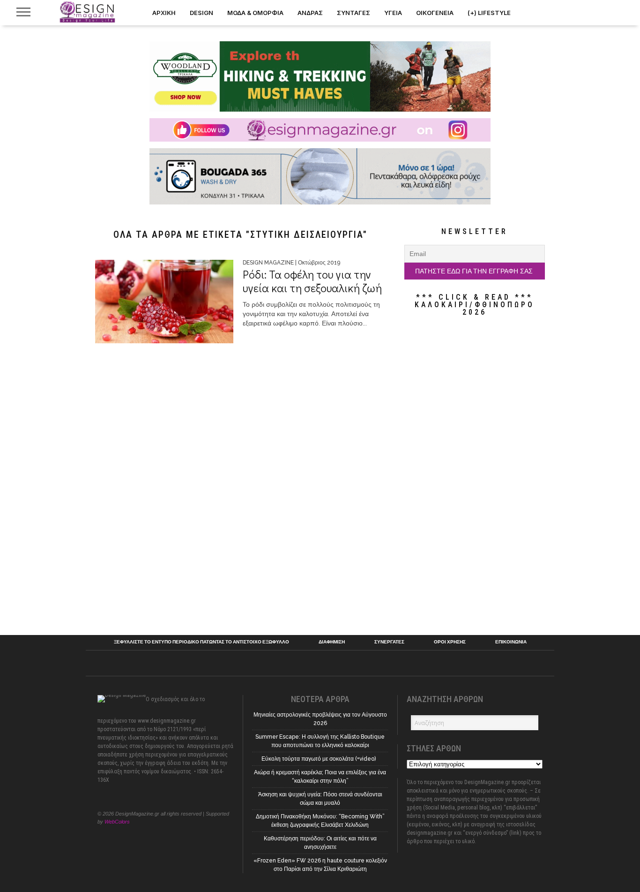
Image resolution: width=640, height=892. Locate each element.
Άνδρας (310, 12)
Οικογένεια (435, 12)
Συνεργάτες (389, 642)
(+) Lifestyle (489, 12)
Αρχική (164, 12)
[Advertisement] (474, 475)
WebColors (117, 821)
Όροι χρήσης (450, 642)
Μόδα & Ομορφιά (255, 12)
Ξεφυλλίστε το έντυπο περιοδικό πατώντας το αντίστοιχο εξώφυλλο (201, 642)
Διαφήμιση (332, 642)
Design (201, 12)
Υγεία (393, 12)
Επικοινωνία (511, 642)
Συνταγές (353, 12)
